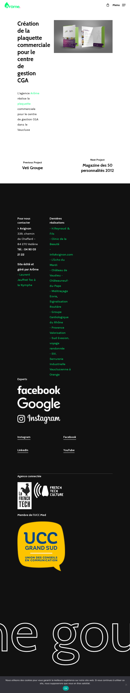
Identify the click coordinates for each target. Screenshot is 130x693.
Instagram (23, 437)
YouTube (69, 450)
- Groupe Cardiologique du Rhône (59, 317)
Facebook (69, 437)
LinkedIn (22, 450)
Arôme (34, 93)
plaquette (24, 103)
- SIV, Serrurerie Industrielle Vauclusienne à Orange (60, 364)
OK (65, 688)
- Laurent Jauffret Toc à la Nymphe (26, 280)
